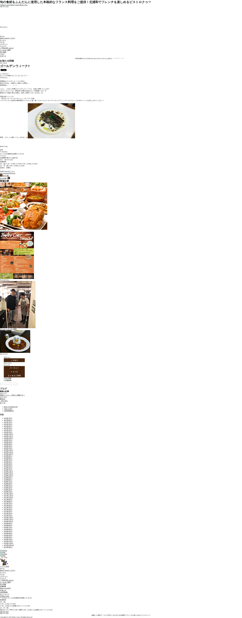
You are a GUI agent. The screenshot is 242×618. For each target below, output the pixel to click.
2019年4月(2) (8, 464)
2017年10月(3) (8, 497)
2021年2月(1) (8, 430)
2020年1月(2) (8, 448)
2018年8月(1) (8, 480)
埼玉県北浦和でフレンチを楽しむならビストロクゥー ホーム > (91, 58)
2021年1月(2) (8, 432)
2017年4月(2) (8, 509)
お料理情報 (4, 592)
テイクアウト (4, 280)
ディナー (3, 40)
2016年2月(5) (8, 537)
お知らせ (109, 58)
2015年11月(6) (8, 543)
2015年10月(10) (9, 545)
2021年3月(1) (8, 428)
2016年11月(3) (8, 519)
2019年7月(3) (8, 460)
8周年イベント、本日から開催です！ (12, 395)
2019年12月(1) (8, 450)
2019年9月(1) (8, 456)
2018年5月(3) (8, 486)
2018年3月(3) (8, 487)
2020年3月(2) (8, 446)
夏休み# (2, 399)
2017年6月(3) (8, 505)
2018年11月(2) (8, 474)
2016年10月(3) (8, 521)
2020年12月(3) (8, 434)
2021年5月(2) (8, 424)
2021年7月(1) (8, 422)
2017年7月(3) (8, 503)
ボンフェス (4, 354)
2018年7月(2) (8, 482)
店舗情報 (3, 586)
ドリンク (3, 46)
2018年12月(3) (8, 472)
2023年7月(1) (8, 418)
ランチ (2, 42)
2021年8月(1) (8, 420)
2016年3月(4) (8, 535)
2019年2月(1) (8, 468)
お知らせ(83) (8, 409)
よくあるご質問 (5, 50)
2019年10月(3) (8, 454)
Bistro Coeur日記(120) (11, 407)
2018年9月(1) (8, 478)
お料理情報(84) (9, 411)
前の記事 (6, 176)
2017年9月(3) (8, 499)
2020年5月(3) (8, 442)
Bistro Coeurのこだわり (7, 38)
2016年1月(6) (8, 539)
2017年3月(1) (8, 511)
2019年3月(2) (8, 466)
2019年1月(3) (8, 470)
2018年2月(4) (8, 489)
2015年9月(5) (8, 547)
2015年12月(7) (8, 541)
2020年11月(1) (8, 436)
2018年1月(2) (8, 491)
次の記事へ (4, 178)
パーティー (4, 44)
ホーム (2, 36)
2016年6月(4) (8, 529)
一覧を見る (4, 401)
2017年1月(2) (8, 515)
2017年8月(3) (8, 501)
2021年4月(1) (8, 426)
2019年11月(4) (8, 452)
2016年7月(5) (8, 527)
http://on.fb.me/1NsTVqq (7, 173)
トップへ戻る (4, 566)
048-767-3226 (4, 612)
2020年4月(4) (8, 444)
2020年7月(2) (8, 440)
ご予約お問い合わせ (7, 48)
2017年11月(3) (8, 495)
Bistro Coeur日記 (5, 588)
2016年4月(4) (8, 533)
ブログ (2, 54)
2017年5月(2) (8, 507)
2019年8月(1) (8, 458)
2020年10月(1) (8, 438)
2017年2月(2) (8, 513)
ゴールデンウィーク (7, 230)
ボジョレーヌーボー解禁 (8, 329)
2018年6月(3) (8, 484)
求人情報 (3, 52)
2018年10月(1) (8, 476)
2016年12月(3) (8, 517)
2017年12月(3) (8, 493)
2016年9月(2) (8, 523)
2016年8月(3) (8, 525)
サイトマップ (4, 594)
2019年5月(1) (8, 462)
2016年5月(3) (8, 531)
